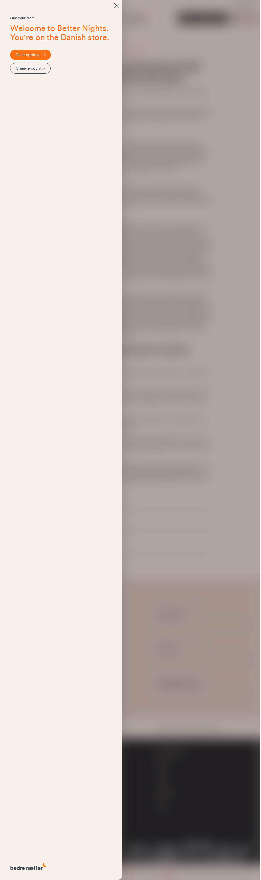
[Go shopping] (117, 6)
